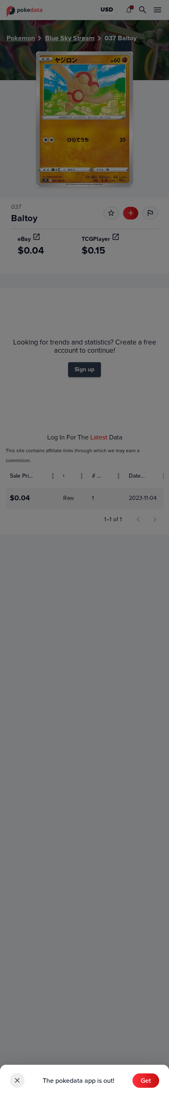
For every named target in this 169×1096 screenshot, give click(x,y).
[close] (17, 1080)
